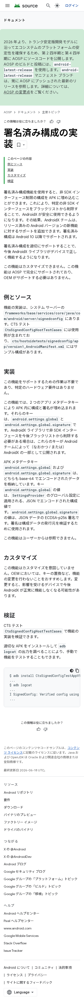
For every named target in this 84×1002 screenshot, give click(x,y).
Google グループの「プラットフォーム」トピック (40, 879)
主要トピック (51, 112)
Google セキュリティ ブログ (25, 871)
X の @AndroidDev (18, 857)
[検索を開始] (48, 5)
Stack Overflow (15, 943)
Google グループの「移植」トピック (31, 894)
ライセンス (15, 975)
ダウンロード (13, 807)
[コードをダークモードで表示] (71, 670)
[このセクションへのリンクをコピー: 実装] (19, 372)
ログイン (71, 5)
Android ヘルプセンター (21, 913)
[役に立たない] (58, 121)
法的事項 (65, 967)
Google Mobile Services (21, 936)
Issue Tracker (13, 951)
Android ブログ (15, 864)
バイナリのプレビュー (20, 815)
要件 (7, 800)
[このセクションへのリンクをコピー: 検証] (19, 616)
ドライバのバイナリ (18, 830)
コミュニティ (44, 967)
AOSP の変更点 (17, 92)
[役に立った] (51, 121)
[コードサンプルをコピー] (77, 670)
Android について (17, 967)
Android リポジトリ (18, 792)
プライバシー (37, 975)
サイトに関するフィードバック (29, 982)
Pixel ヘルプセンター (19, 921)
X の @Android (15, 849)
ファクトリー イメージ (20, 822)
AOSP (8, 112)
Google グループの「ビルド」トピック (32, 886)
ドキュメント (14, 20)
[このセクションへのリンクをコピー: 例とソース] (36, 298)
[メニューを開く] (7, 5)
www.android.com (18, 928)
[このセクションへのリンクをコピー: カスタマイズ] (41, 558)
